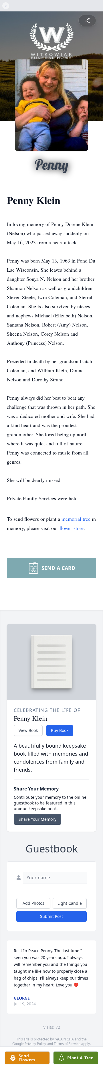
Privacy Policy (35, 1043)
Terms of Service (67, 1043)
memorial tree (76, 518)
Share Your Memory (37, 819)
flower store (72, 528)
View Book (28, 730)
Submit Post (51, 916)
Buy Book (59, 730)
